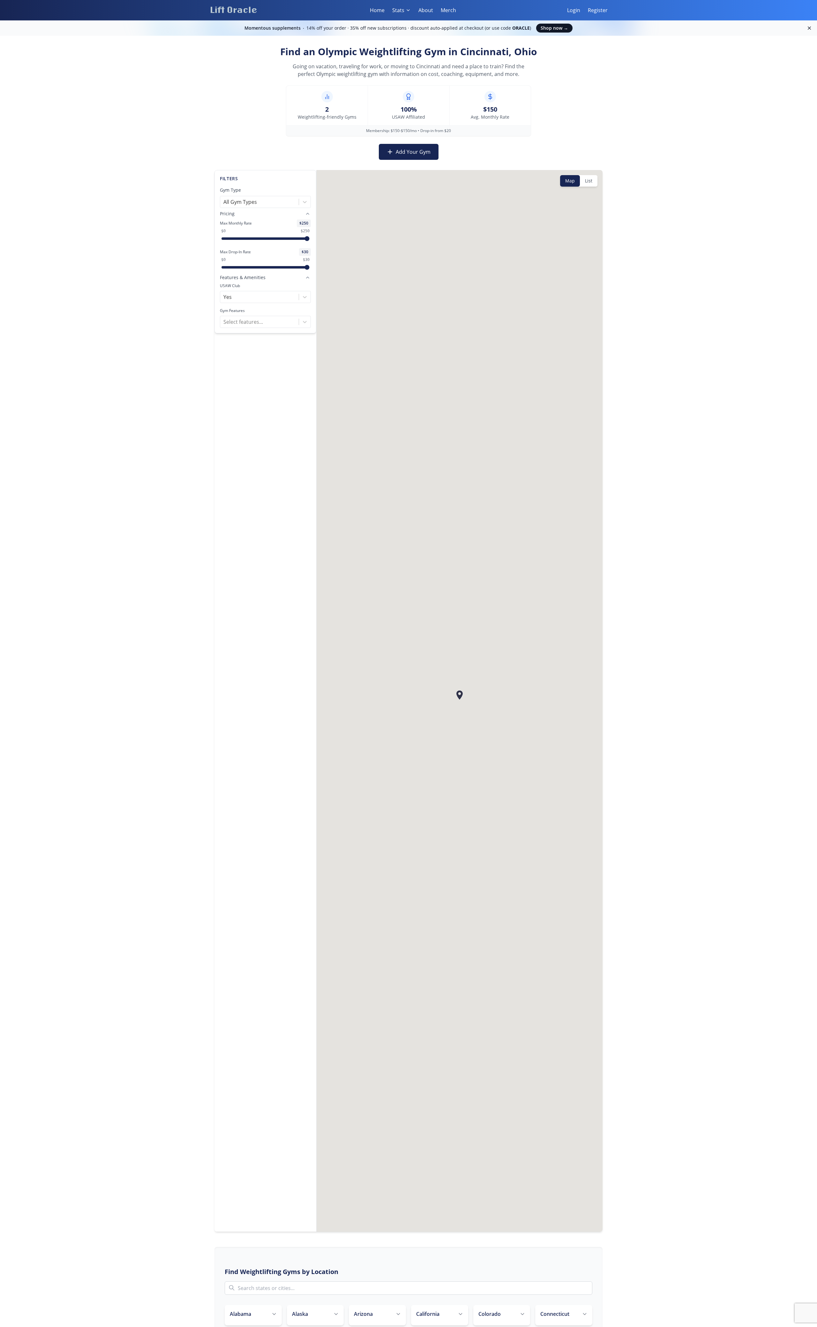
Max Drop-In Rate (235, 252)
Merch (448, 10)
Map (570, 181)
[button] (459, 695)
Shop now (554, 28)
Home (377, 10)
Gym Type (230, 190)
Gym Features (232, 310)
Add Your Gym (413, 151)
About (425, 10)
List (588, 181)
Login (573, 10)
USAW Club (230, 285)
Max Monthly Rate (236, 223)
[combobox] (224, 202)
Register (598, 10)
